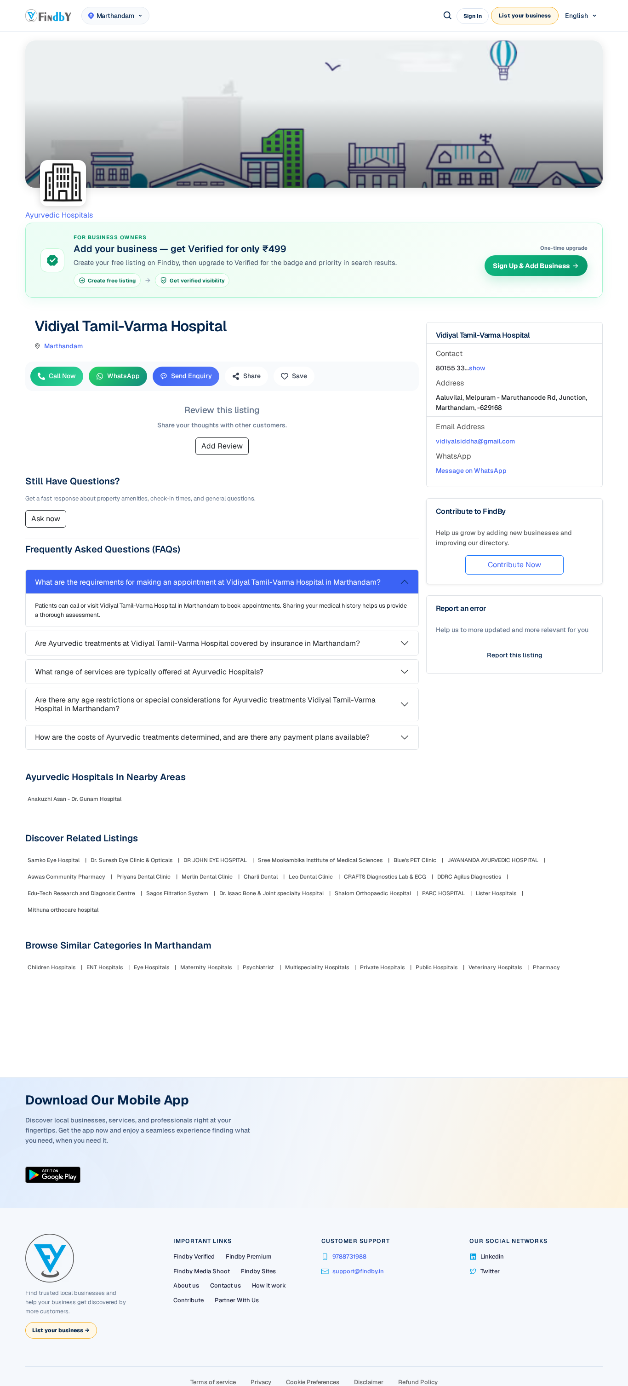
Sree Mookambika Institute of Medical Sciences (320, 860)
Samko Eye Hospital (54, 860)
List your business (525, 15)
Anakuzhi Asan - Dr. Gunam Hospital (74, 799)
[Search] (448, 16)
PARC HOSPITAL (443, 893)
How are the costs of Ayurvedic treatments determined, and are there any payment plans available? (202, 737)
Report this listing (514, 655)
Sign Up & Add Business (531, 265)
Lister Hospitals (496, 893)
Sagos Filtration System (177, 893)
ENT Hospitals (104, 967)
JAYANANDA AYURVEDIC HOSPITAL (492, 860)
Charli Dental (261, 876)
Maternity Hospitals (206, 967)
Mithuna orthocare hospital (63, 910)
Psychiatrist (258, 967)
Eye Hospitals (151, 967)
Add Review (222, 446)
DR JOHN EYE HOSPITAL (215, 860)
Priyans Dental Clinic (143, 876)
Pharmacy (546, 967)
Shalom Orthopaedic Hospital (373, 893)
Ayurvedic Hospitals (59, 215)
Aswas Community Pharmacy (66, 876)
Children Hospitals (51, 967)
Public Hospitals (436, 967)
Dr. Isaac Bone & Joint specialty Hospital (271, 893)
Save (299, 376)
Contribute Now (514, 564)
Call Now (62, 376)
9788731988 (349, 1256)
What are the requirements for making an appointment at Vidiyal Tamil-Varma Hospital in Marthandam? (208, 582)
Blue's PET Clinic (415, 860)
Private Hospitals (382, 967)
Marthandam (63, 346)
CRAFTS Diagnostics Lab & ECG (385, 876)
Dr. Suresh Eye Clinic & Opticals (131, 860)
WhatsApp (123, 376)
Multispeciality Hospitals (317, 967)
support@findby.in (358, 1271)
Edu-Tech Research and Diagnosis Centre (81, 893)
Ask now (45, 518)
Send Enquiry (191, 376)
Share (252, 376)
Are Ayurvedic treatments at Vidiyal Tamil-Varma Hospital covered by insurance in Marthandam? (197, 643)
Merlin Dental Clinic (207, 876)
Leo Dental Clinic (311, 876)
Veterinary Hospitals (495, 967)
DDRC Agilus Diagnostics (469, 876)
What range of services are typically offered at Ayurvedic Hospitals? (149, 672)
